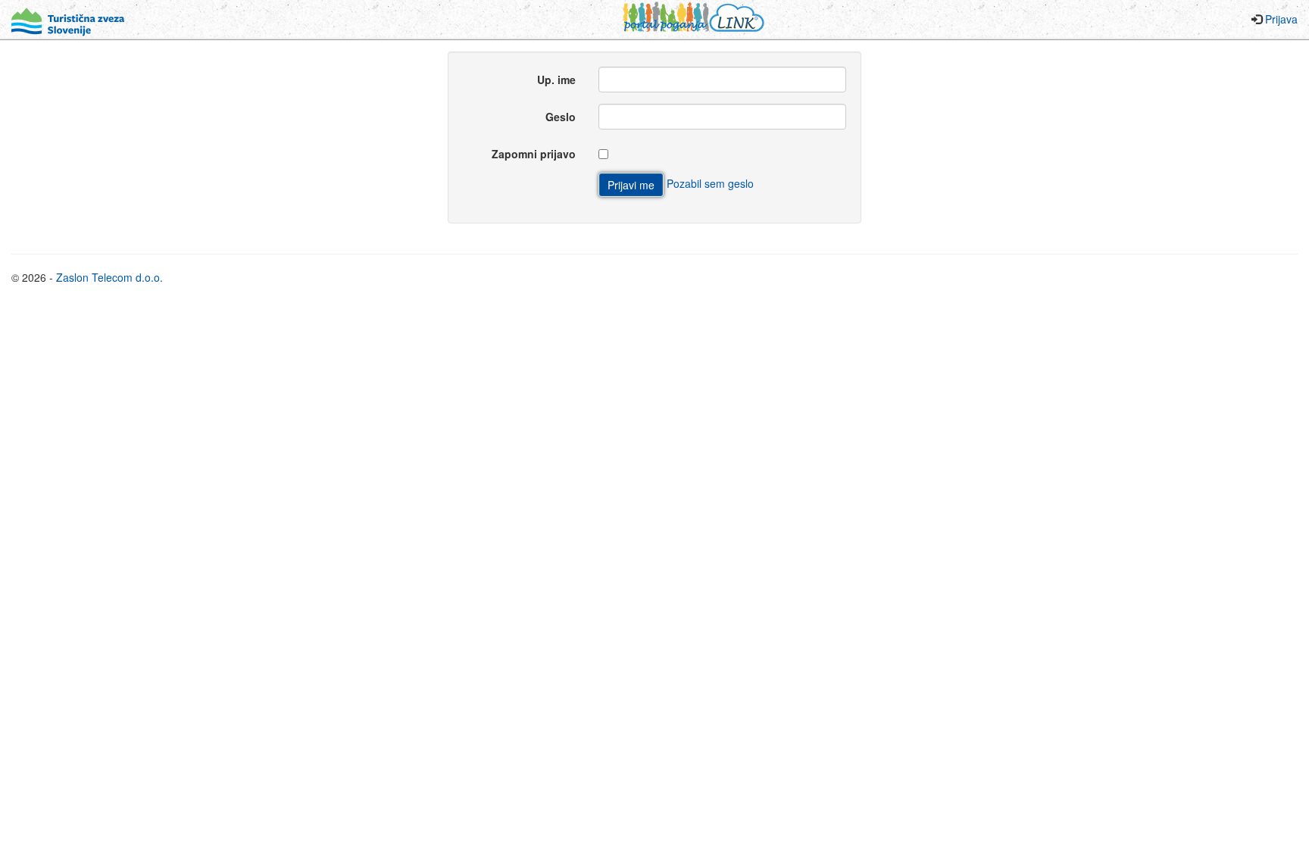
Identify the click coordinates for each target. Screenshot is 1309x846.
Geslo (560, 116)
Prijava (1281, 19)
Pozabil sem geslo (710, 183)
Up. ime (556, 79)
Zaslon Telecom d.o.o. (109, 277)
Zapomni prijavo (534, 153)
